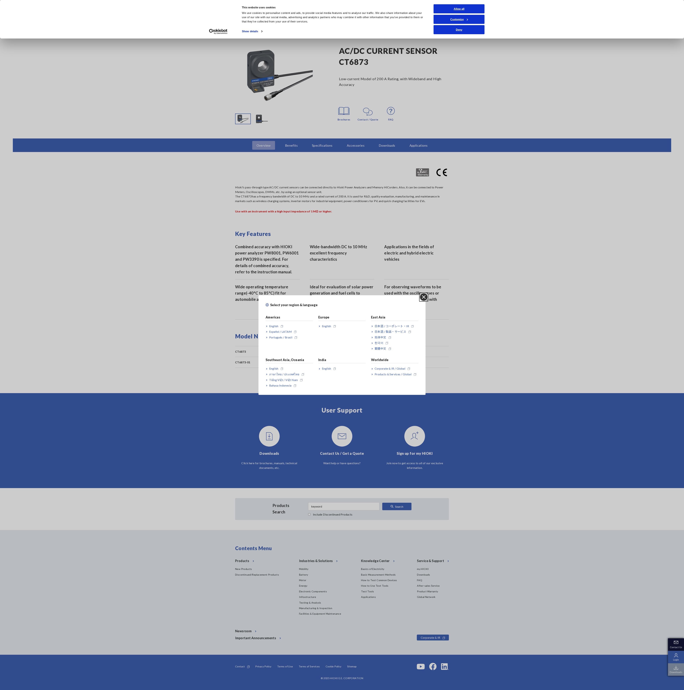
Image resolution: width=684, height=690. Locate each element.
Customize (457, 19)
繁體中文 (380, 348)
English (273, 326)
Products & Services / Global (393, 374)
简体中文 (380, 337)
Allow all (459, 8)
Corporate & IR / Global (390, 368)
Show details (250, 31)
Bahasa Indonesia (280, 385)
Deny (459, 29)
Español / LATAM (280, 331)
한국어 (379, 342)
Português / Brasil (280, 337)
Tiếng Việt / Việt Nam (283, 379)
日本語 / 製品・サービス (390, 331)
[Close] (423, 297)
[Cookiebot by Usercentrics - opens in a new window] (218, 31)
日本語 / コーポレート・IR (392, 326)
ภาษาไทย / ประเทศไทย (284, 374)
